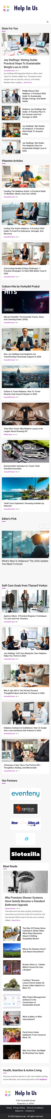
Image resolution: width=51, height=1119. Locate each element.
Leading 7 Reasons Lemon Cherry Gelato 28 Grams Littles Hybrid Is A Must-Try (12, 984)
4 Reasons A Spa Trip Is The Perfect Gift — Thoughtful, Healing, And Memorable (25, 750)
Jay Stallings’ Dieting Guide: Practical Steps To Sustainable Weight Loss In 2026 (25, 44)
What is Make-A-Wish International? (12, 1018)
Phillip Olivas (8, 434)
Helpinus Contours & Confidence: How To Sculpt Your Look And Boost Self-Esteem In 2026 (25, 713)
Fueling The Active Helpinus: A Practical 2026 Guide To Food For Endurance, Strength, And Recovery (25, 213)
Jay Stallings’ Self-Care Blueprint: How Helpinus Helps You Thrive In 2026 (25, 638)
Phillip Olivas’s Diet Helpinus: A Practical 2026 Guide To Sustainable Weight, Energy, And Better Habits (11, 96)
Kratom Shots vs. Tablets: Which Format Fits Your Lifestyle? (12, 967)
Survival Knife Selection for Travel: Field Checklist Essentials (25, 451)
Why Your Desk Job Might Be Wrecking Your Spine (12, 1052)
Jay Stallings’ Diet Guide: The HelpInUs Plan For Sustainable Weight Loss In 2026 (11, 147)
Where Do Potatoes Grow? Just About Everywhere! (12, 950)
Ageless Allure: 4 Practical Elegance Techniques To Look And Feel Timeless (25, 601)
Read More (28, 82)
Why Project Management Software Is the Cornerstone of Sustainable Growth (12, 1001)
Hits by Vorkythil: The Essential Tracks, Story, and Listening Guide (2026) (25, 302)
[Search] (47, 21)
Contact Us (30, 1110)
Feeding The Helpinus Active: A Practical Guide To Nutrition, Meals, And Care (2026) (25, 176)
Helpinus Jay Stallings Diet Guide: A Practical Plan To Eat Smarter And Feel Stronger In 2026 (11, 113)
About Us (19, 1110)
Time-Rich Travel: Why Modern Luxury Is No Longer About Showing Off (25, 414)
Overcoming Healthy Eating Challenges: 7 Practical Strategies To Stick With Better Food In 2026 (25, 253)
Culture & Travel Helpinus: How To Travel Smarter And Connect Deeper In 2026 (25, 376)
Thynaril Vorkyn (10, 908)
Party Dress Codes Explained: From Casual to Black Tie (12, 1035)
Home (9, 1107)
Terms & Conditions (35, 1107)
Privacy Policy (19, 1107)
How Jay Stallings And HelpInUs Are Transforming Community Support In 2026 (25, 339)
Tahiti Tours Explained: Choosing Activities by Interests (25, 488)
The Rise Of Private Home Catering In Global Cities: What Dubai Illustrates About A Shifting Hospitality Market (12, 933)
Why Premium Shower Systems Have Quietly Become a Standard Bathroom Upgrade (25, 882)
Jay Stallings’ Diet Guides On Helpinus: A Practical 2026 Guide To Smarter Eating (11, 130)
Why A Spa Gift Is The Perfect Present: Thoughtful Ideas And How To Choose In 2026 (25, 676)
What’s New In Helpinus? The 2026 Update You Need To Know (25, 562)
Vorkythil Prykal (9, 71)
